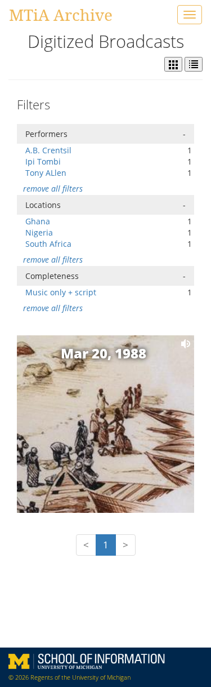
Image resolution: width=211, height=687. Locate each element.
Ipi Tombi (43, 161)
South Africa (48, 243)
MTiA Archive (61, 14)
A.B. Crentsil (48, 150)
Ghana (37, 221)
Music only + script (60, 292)
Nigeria (39, 232)
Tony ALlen (45, 172)
